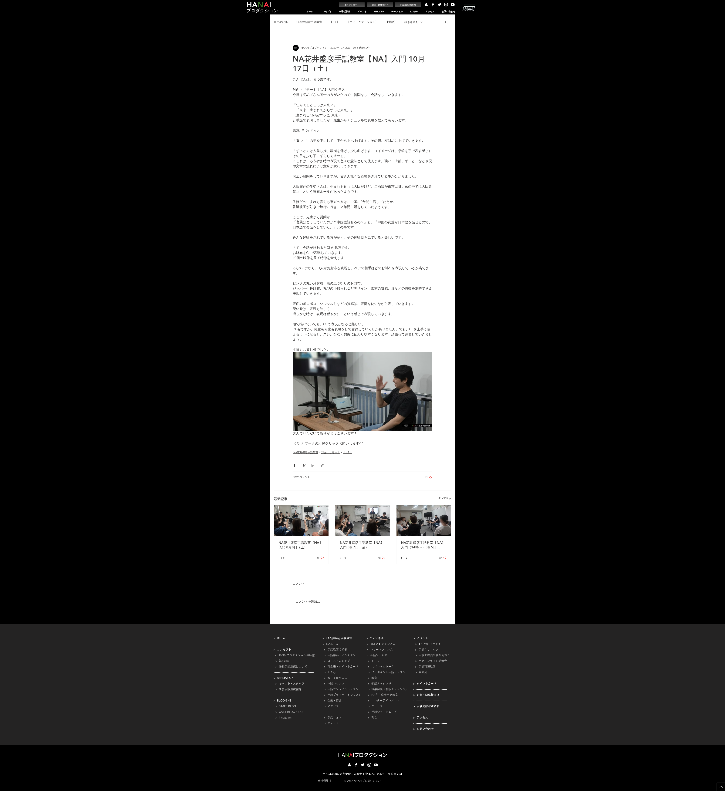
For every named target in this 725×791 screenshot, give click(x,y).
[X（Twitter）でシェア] (303, 465)
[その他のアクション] (430, 47)
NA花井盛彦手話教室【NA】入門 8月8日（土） (300, 544)
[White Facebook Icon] (432, 4)
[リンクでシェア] (322, 465)
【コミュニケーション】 (362, 22)
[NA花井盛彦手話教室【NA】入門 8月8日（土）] (301, 520)
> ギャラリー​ (332, 723)
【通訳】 (391, 22)
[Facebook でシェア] (294, 465)
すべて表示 (444, 498)
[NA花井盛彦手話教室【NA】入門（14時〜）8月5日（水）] (423, 520)
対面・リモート (330, 452)
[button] (326, 11)
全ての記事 (281, 22)
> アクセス (331, 706)
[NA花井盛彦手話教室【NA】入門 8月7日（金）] (362, 520)
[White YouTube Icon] (452, 4)
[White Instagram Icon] (446, 4)
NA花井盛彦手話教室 (308, 22)
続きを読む (411, 22)
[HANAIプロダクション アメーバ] (426, 4)
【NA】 (334, 22)
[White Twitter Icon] (439, 4)
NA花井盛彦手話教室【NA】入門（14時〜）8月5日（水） (423, 545)
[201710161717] (349, 764)
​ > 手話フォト (332, 717)
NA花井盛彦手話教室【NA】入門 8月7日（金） (362, 544)
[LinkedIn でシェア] (313, 465)
